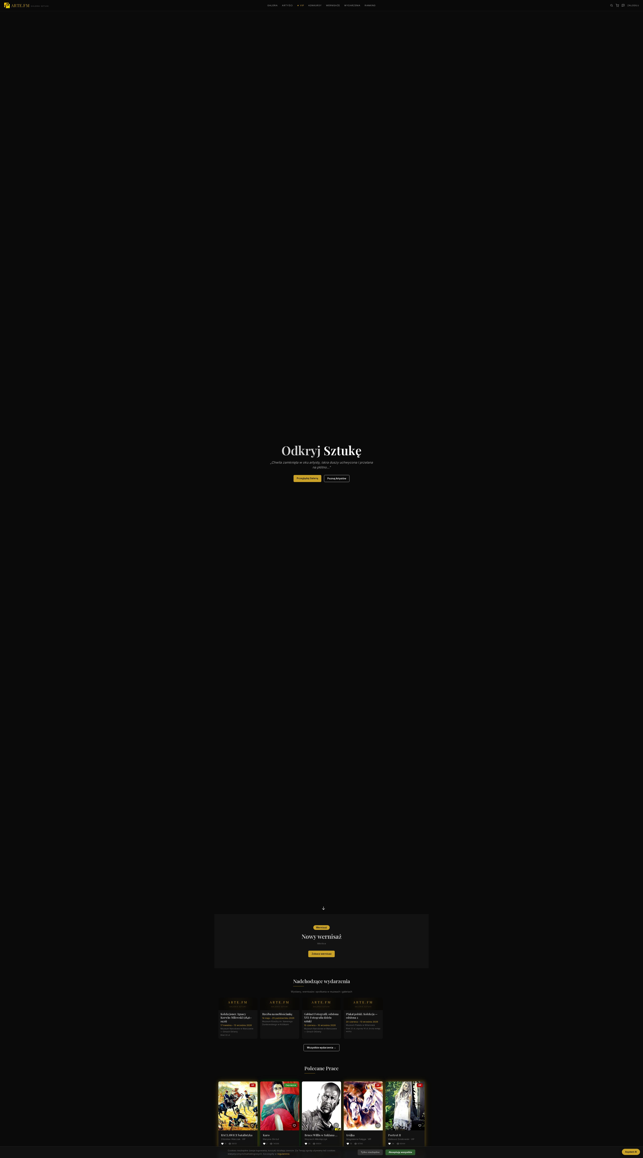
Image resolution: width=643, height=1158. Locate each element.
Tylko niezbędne (370, 1152)
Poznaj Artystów (336, 478)
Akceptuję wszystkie (400, 1152)
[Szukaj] (611, 5)
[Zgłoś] (623, 5)
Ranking (370, 5)
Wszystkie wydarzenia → (321, 1047)
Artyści (287, 5)
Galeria (272, 5)
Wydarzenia (352, 5)
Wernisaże (333, 5)
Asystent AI (631, 1152)
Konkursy (315, 5)
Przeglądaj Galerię (307, 478)
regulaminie (283, 1153)
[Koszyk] (617, 5)
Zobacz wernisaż (322, 953)
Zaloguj (633, 5)
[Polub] (252, 1125)
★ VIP (300, 5)
